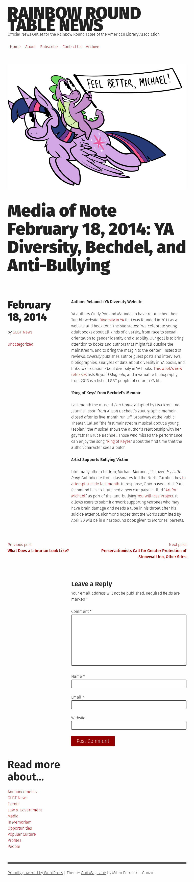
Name (78, 676)
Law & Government (25, 810)
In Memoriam (20, 822)
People (14, 846)
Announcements (22, 791)
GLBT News (22, 332)
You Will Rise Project (155, 496)
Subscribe (49, 46)
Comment (81, 611)
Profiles (14, 840)
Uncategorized (20, 344)
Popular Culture (22, 834)
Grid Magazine (93, 872)
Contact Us (71, 46)
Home (15, 46)
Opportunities (20, 828)
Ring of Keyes (119, 441)
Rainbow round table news (74, 19)
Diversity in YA (112, 320)
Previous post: (38, 547)
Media (13, 816)
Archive (92, 46)
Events (13, 804)
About (30, 46)
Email (77, 697)
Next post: (143, 550)
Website (78, 718)
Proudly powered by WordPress (35, 872)
